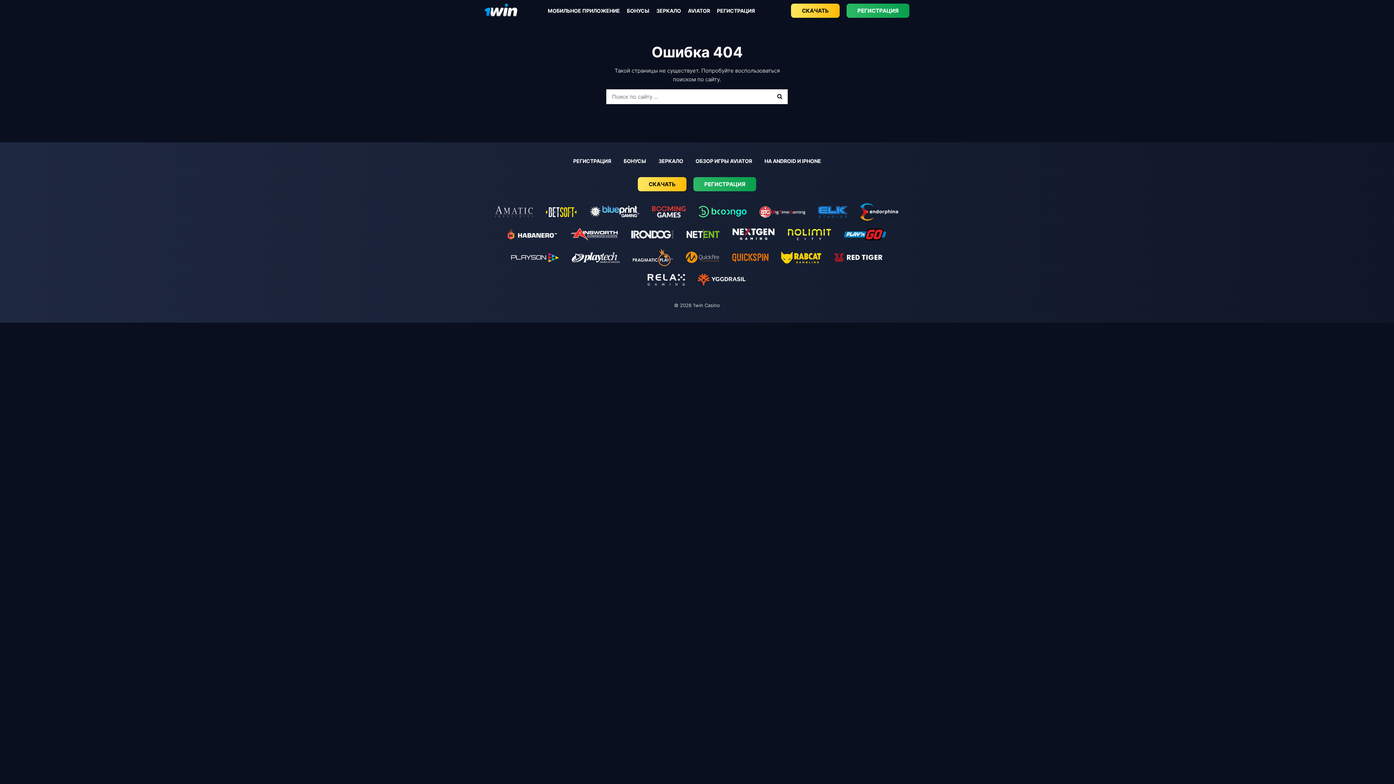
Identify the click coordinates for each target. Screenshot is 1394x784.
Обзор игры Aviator (724, 161)
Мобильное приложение (584, 11)
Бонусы (638, 11)
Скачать (815, 10)
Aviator (699, 11)
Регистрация (736, 11)
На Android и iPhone (793, 161)
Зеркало (668, 11)
